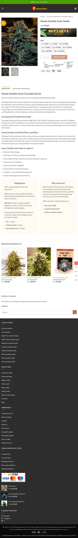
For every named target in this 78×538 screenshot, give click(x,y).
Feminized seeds (6, 376)
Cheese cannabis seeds (8, 350)
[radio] (45, 43)
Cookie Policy (5, 454)
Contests (4, 398)
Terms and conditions (8, 465)
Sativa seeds (5, 387)
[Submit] (75, 312)
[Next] (34, 42)
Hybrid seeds (5, 391)
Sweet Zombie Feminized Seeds (45, 98)
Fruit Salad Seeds (32, 279)
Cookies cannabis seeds (9, 347)
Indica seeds (5, 384)
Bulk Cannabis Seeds (8, 395)
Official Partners (6, 443)
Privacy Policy (6, 458)
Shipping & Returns (7, 461)
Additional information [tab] (21, 88)
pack (42, 40)
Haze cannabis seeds (8, 358)
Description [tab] (5, 88)
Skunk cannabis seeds (8, 354)
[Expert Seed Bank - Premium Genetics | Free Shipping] (39, 8)
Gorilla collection (7, 328)
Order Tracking (6, 417)
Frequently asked (7, 432)
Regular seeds (5, 380)
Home (42, 16)
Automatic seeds (6, 373)
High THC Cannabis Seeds (9, 336)
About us (4, 424)
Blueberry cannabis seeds (9, 343)
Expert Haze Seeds (6, 279)
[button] (2, 8)
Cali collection (6, 332)
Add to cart (59, 57)
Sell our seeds (5, 439)
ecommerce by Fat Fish (69, 535)
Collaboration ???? (7, 413)
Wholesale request (7, 435)
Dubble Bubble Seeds (59, 279)
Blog (2, 402)
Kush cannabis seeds (8, 361)
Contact (4, 421)
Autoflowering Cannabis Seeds (60, 16)
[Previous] (4, 42)
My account (5, 428)
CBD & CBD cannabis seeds (10, 339)
